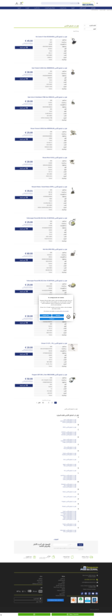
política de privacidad (64, 311)
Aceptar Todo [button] (46, 315)
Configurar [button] (51, 318)
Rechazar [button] (58, 315)
